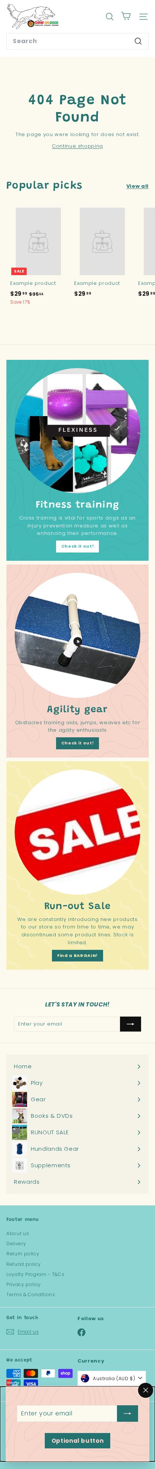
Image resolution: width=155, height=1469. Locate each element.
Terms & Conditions (30, 1294)
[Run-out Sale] (77, 832)
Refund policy (23, 1264)
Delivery (16, 1243)
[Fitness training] (77, 430)
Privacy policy (23, 1284)
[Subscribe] (127, 1413)
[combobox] (77, 41)
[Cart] (126, 16)
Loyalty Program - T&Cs (35, 1274)
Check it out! (77, 546)
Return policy (22, 1253)
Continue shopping (77, 146)
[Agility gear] (77, 635)
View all (137, 186)
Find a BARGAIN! (77, 955)
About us (17, 1233)
